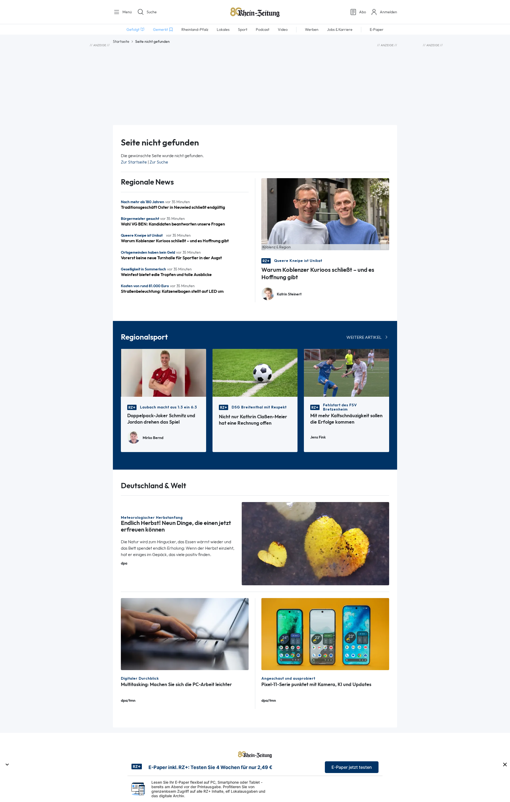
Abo (362, 12)
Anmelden (388, 12)
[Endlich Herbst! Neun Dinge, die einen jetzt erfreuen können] (315, 543)
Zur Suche (159, 162)
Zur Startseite (134, 162)
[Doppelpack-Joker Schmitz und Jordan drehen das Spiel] (163, 372)
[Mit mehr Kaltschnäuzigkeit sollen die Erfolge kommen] (346, 372)
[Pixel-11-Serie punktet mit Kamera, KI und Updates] (325, 633)
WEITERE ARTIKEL (364, 337)
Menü (126, 12)
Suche (152, 12)
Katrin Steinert (289, 294)
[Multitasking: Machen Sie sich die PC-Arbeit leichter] (185, 633)
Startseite (121, 41)
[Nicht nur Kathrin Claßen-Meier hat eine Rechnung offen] (255, 372)
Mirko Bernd (153, 437)
